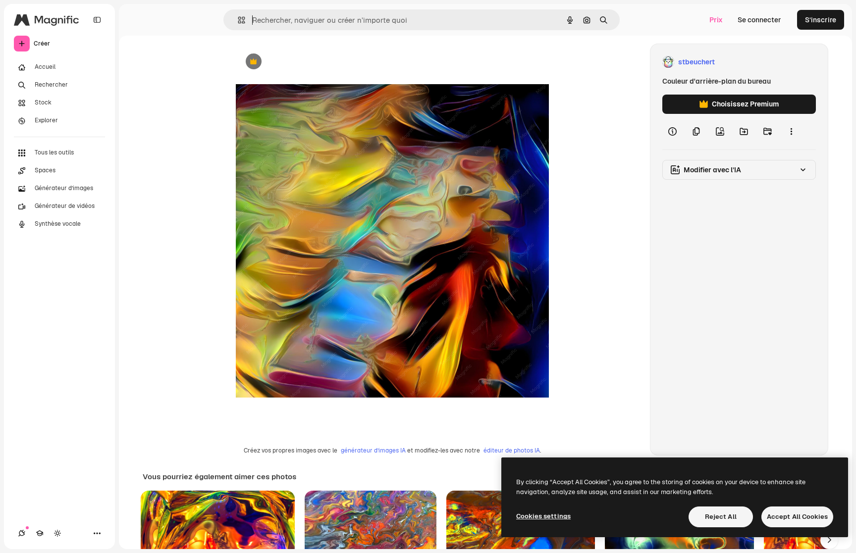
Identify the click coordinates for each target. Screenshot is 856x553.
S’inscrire (820, 19)
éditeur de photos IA (511, 450)
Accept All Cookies (797, 516)
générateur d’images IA (373, 450)
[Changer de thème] (57, 533)
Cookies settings (543, 516)
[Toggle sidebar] (97, 20)
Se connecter (759, 19)
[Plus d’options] (791, 132)
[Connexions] (22, 533)
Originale (301, 62)
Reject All (721, 516)
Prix (716, 19)
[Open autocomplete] (237, 20)
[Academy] (40, 533)
